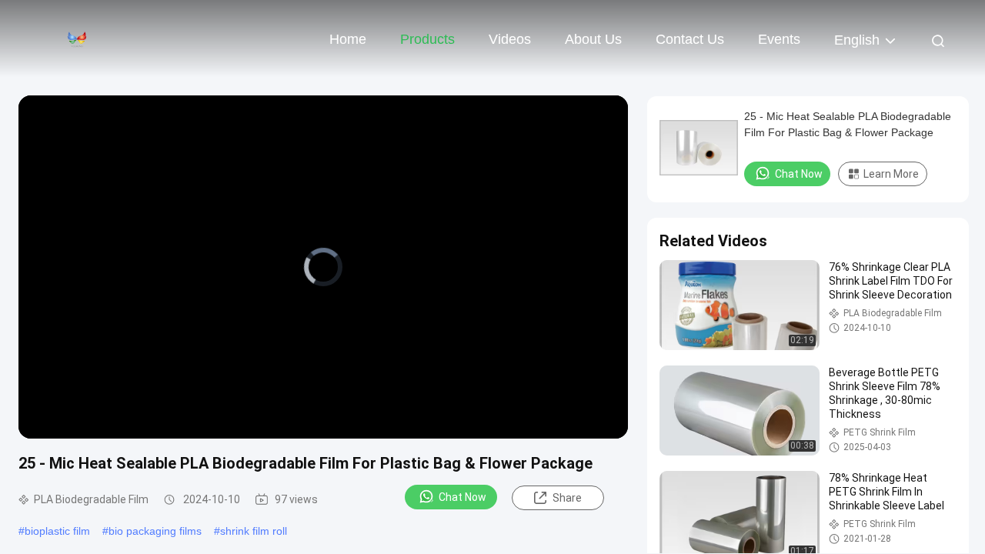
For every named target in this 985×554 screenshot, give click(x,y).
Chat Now (462, 497)
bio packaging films (155, 531)
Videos (510, 39)
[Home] (76, 38)
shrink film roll (253, 531)
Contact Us (690, 39)
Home (347, 39)
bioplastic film (57, 531)
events (779, 39)
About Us (593, 39)
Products (427, 39)
